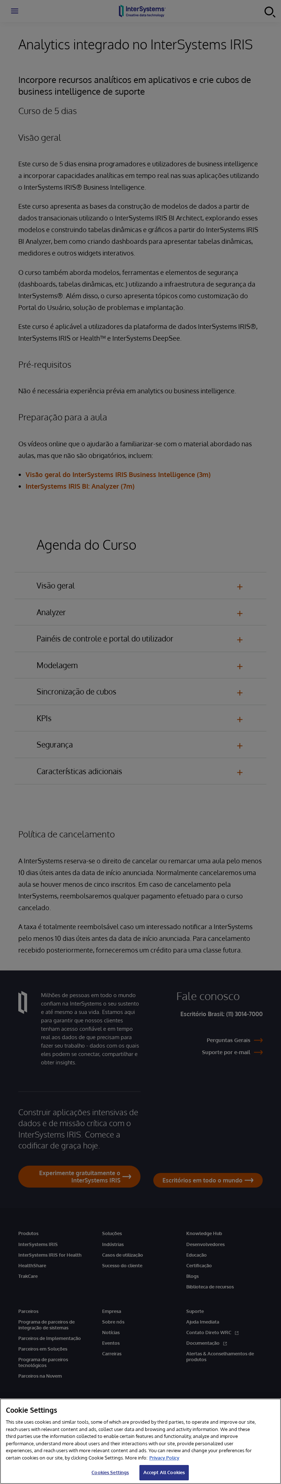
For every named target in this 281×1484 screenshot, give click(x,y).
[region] (140, 1441)
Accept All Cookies (164, 1472)
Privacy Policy (164, 1458)
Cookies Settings (110, 1472)
